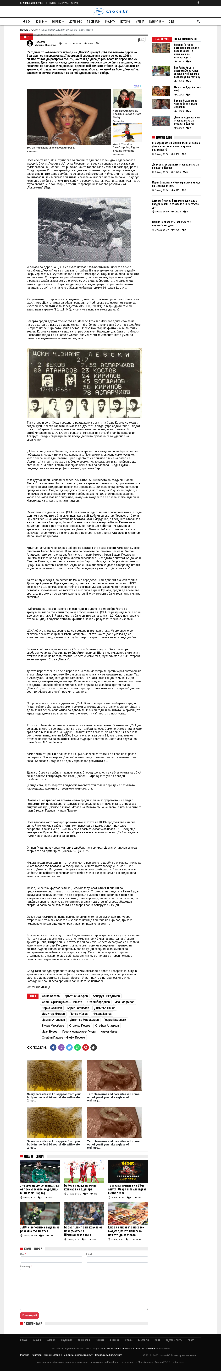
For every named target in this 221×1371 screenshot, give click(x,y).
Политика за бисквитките (108, 1355)
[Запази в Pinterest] (85, 1047)
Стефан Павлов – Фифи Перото (63, 1037)
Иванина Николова (45, 45)
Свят (157, 1340)
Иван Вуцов (49, 1031)
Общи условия (52, 1355)
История (125, 21)
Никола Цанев (102, 1013)
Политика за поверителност (115, 1348)
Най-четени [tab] (162, 39)
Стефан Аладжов (107, 1025)
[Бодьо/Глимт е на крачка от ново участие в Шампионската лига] (84, 1224)
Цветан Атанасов (53, 1019)
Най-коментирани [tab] (185, 39)
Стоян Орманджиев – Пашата (62, 1002)
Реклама (24, 1355)
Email (89, 1254)
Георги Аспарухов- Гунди (79, 1031)
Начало (53, 2)
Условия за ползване (144, 1348)
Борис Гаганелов (78, 1008)
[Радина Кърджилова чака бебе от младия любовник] (161, 108)
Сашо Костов (51, 996)
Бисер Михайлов (53, 1025)
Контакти (37, 1355)
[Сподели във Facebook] (53, 1047)
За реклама (63, 2)
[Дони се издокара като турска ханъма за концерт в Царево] (161, 125)
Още (171, 21)
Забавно (56, 21)
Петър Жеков (79, 1013)
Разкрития (155, 21)
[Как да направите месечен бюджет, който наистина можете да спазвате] (128, 1224)
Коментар (26, 1266)
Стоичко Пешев (79, 1025)
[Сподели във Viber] (61, 1047)
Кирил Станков (52, 1008)
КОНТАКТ (74, 2)
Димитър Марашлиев (84, 1019)
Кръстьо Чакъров (76, 996)
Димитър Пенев (104, 1008)
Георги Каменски (115, 1019)
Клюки (26, 21)
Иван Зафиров (124, 1002)
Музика (140, 21)
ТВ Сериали (93, 21)
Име (23, 1254)
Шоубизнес (75, 21)
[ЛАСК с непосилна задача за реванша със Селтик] (40, 1224)
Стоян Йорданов (98, 1002)
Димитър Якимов (53, 1013)
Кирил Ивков (109, 1031)
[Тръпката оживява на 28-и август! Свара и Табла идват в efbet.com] (128, 1182)
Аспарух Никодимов (106, 996)
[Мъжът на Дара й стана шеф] (161, 95)
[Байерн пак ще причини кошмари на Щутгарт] (84, 1182)
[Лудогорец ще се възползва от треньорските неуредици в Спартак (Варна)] (40, 1182)
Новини (39, 21)
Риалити (110, 21)
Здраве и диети (174, 1340)
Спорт (27, 36)
